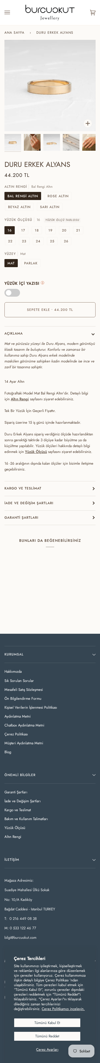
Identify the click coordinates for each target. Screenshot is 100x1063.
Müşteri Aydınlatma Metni (23, 743)
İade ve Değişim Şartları (28, 503)
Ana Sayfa (14, 32)
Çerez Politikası (16, 734)
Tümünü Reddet (47, 1036)
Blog (7, 752)
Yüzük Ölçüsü (14, 827)
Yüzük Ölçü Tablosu (62, 220)
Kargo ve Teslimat (22, 488)
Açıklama (13, 333)
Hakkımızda (13, 671)
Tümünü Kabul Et (47, 1022)
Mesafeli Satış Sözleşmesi (23, 689)
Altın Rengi (20, 399)
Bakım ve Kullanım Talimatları (26, 818)
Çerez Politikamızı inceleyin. (63, 1008)
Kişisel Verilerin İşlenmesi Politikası (30, 707)
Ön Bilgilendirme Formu (22, 698)
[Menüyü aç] (12, 12)
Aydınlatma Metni (17, 716)
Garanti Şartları (21, 517)
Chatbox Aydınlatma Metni (24, 725)
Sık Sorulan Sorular (19, 680)
